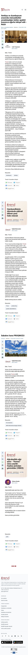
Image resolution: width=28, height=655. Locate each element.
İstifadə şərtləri (4, 622)
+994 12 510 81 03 (5, 589)
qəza (7, 536)
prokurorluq (14, 305)
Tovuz (7, 305)
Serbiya (16, 175)
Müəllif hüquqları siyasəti (6, 626)
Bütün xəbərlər (14, 48)
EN (11, 652)
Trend (6, 62)
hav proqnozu (9, 422)
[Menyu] (25, 9)
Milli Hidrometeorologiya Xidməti (13, 425)
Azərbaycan (8, 175)
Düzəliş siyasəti (4, 614)
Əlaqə (2, 610)
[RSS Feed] (21, 636)
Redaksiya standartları (6, 612)
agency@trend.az (4, 591)
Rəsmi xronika (4, 600)
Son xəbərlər (4, 598)
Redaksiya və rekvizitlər (6, 608)
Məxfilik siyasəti (4, 624)
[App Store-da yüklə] (6, 642)
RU (16, 652)
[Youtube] (12, 636)
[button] (2, 32)
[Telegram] (15, 636)
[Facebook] (5, 636)
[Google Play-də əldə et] (18, 642)
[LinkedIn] (18, 636)
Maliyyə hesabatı (5, 616)
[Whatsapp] (2, 636)
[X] (8, 636)
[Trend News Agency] (5, 578)
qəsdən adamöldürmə (11, 308)
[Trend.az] (5, 9)
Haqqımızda (4, 606)
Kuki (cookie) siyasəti (5, 628)
